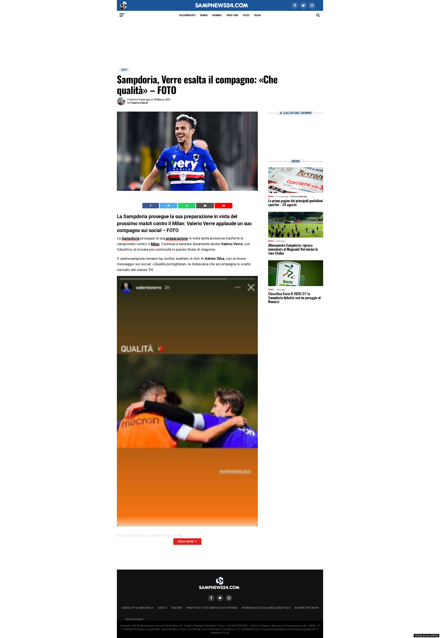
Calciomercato (187, 15)
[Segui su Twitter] (220, 598)
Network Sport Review (307, 607)
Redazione (176, 607)
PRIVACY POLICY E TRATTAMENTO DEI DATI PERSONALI (212, 607)
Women (203, 15)
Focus (246, 15)
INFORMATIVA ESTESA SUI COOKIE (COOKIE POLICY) (266, 607)
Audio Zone (232, 15)
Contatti (162, 607)
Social (257, 15)
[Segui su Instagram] (229, 598)
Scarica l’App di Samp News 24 (137, 607)
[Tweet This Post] (169, 205)
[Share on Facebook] (151, 205)
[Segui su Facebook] (211, 598)
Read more (186, 541)
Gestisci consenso (134, 619)
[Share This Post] (187, 205)
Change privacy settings (426, 635)
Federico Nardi (139, 102)
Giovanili (217, 15)
